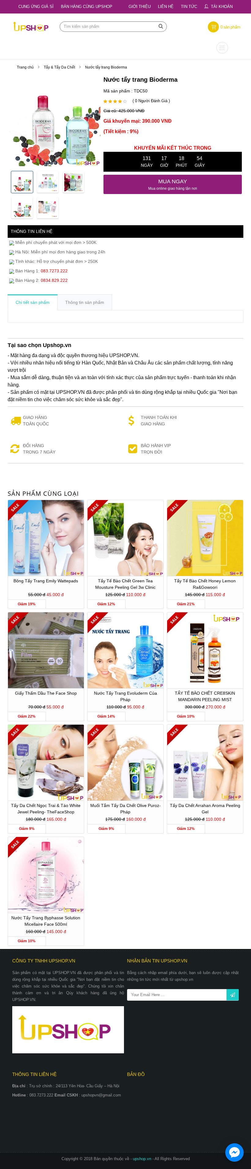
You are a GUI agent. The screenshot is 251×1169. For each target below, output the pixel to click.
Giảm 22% (27, 716)
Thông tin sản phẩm (84, 302)
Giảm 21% (186, 604)
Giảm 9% (27, 829)
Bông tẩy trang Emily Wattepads (45, 580)
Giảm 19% (27, 604)
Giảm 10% (186, 716)
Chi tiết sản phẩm (33, 302)
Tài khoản (222, 6)
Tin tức (189, 6)
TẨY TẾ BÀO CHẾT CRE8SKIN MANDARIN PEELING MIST (205, 696)
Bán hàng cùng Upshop (86, 6)
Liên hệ (166, 6)
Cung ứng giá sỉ (36, 6)
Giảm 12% (106, 604)
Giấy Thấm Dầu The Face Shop (46, 693)
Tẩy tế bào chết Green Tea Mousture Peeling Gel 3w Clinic (125, 584)
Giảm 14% (106, 716)
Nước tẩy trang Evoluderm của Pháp (125, 696)
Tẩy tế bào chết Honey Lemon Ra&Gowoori (205, 584)
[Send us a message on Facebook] (234, 1152)
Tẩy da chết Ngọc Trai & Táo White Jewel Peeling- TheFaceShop (46, 808)
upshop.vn (142, 1158)
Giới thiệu (140, 6)
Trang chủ (25, 67)
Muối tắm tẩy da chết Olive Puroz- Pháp (125, 808)
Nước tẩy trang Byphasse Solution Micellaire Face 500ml (45, 921)
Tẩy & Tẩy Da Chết (59, 67)
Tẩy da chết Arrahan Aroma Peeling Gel (205, 808)
